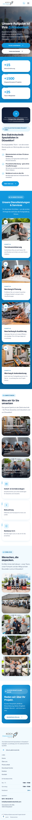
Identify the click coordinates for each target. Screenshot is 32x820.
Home (4, 758)
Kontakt (4, 774)
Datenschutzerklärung (18, 121)
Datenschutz (14, 817)
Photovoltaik (6, 765)
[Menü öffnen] (28, 3)
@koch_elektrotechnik (12, 750)
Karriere (4, 771)
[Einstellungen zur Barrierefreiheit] (3, 817)
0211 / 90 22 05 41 (7, 799)
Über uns (4, 761)
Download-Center (7, 768)
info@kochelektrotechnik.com (11, 802)
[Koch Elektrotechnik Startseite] (8, 3)
